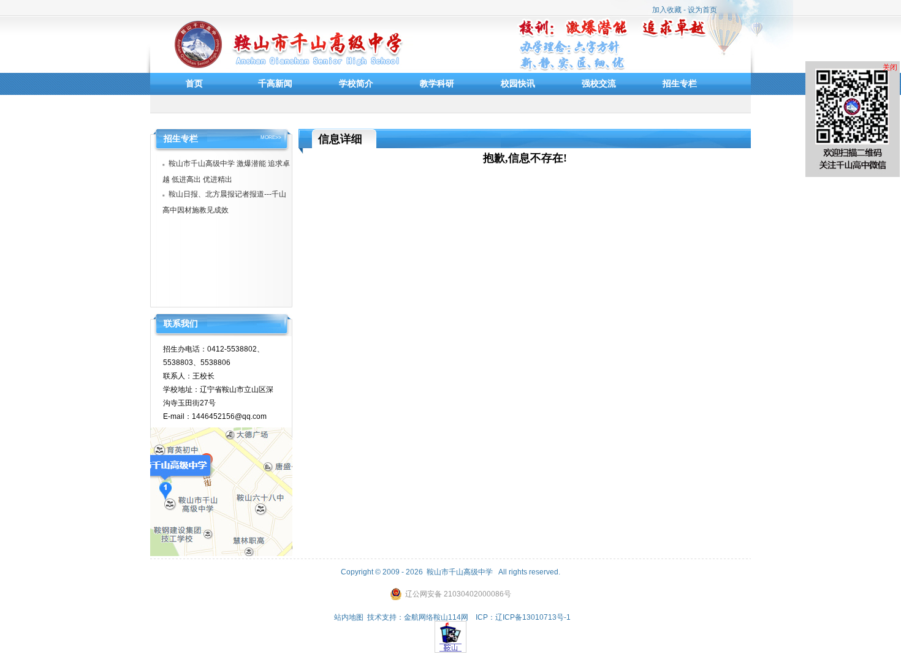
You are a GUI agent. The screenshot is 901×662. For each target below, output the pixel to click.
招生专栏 (680, 83)
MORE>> (270, 137)
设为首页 (702, 10)
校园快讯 (518, 83)
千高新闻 (275, 83)
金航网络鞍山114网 (436, 617)
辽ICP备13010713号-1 (533, 617)
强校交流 (599, 83)
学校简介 (356, 83)
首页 (194, 83)
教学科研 (437, 83)
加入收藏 (667, 10)
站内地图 (348, 617)
